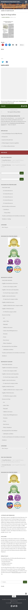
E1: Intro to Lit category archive (10, 286)
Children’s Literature (7, 327)
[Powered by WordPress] (10, 602)
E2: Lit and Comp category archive (10, 293)
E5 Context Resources (8, 203)
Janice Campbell (6, 17)
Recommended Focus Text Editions (9, 346)
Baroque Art (5, 136)
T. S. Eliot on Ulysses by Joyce (8, 146)
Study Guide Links (6, 187)
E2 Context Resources (8, 193)
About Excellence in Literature (9, 206)
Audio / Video (6, 321)
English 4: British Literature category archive (13, 305)
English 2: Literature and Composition (10, 289)
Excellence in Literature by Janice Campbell (11, 2)
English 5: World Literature (8, 308)
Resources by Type (6, 315)
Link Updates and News (8, 349)
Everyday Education (6, 165)
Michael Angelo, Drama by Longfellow (10, 143)
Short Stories (6, 340)
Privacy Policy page (13, 570)
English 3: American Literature (8, 296)
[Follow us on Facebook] (26, 106)
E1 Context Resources (8, 190)
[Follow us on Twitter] (24, 106)
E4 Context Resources (8, 200)
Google (2, 586)
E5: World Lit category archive (9, 311)
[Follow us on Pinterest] (22, 106)
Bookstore (4, 356)
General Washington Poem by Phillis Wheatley (12, 133)
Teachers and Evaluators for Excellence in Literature (13, 215)
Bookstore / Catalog (6, 219)
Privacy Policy (7, 212)
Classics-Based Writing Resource (10, 330)
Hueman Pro (19, 603)
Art (4, 318)
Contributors (6, 209)
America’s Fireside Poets (7, 140)
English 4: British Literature (8, 302)
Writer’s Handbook (7, 343)
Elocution (5, 334)
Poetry (4, 337)
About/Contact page (16, 572)
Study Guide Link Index (7, 280)
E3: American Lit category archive (10, 299)
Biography (5, 324)
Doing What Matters (6, 160)
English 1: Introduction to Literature (10, 283)
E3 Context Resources (8, 197)
